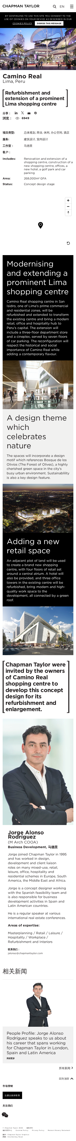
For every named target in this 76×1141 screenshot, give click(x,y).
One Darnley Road (15, 1137)
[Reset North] (68, 213)
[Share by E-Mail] (29, 113)
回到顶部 (64, 1078)
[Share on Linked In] (16, 113)
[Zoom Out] (68, 207)
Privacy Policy (38, 1130)
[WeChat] (6, 1116)
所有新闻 (65, 1068)
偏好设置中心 (7, 1130)
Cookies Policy (22, 23)
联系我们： (25, 951)
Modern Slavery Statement (59, 1130)
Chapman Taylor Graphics (18, 1135)
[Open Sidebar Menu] (71, 6)
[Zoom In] (68, 200)
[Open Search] (55, 7)
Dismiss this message (49, 23)
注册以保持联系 (12, 1095)
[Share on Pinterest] (35, 113)
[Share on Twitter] (22, 113)
